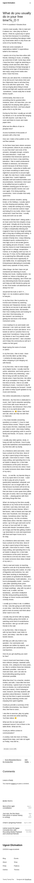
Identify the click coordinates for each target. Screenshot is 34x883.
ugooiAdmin (12, 24)
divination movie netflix (10, 749)
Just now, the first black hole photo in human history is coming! (12, 815)
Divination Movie (21, 24)
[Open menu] (30, 3)
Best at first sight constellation (9, 807)
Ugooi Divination (9, 3)
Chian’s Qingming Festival (12, 823)
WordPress (28, 879)
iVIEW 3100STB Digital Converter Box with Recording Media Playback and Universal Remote (12, 831)
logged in (14, 783)
